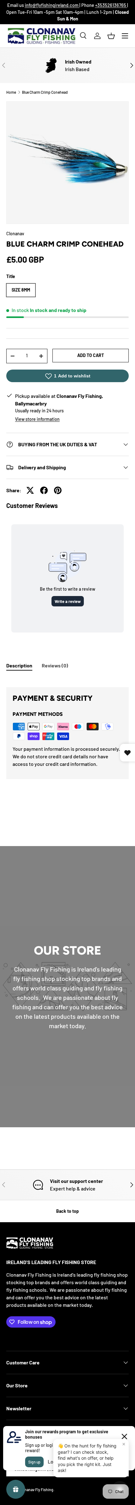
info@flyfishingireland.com (52, 5)
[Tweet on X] (30, 490)
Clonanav (15, 233)
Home (11, 92)
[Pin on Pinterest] (58, 490)
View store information (37, 419)
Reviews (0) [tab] (55, 665)
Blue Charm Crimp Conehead (45, 92)
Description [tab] (19, 665)
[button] (111, 36)
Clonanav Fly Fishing (36, 1489)
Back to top (67, 1211)
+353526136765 (111, 5)
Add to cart (90, 355)
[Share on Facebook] (44, 490)
